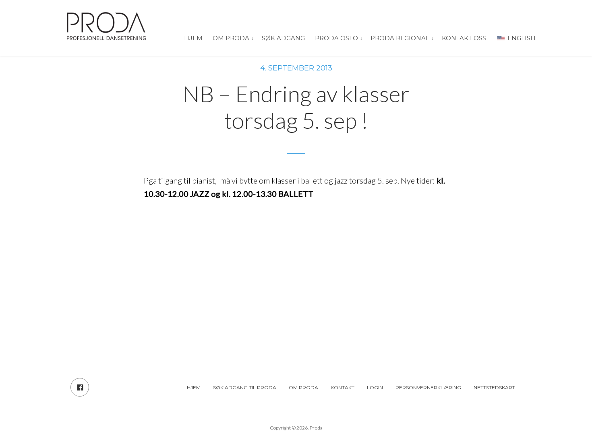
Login (375, 387)
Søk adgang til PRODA (244, 387)
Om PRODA (231, 38)
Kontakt (342, 387)
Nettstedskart (494, 387)
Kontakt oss (464, 38)
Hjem (193, 38)
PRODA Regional (400, 38)
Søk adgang (283, 38)
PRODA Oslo (336, 38)
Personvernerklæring (428, 387)
